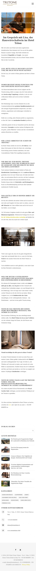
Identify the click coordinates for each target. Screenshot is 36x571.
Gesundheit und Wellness (9, 497)
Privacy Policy (26, 564)
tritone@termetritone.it (13, 525)
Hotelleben (6, 15)
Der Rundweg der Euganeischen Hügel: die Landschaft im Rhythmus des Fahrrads (22, 440)
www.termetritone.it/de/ (13, 530)
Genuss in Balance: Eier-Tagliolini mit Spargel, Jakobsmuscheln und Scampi (21, 457)
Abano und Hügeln (7, 494)
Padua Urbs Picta (25, 500)
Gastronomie (18, 494)
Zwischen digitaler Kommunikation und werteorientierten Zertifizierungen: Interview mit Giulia (22, 466)
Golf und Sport (23, 497)
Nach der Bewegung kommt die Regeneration (20, 448)
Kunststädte (14, 500)
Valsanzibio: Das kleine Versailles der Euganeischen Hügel (21, 482)
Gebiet (26, 494)
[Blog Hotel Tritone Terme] (15, 3)
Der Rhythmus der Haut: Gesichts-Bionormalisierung (20, 474)
